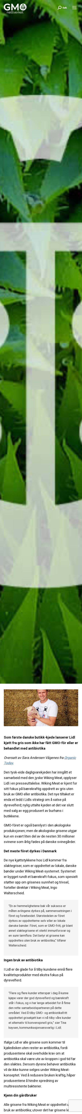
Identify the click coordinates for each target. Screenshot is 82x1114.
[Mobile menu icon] (74, 7)
